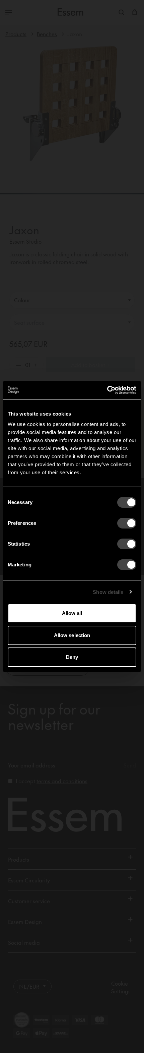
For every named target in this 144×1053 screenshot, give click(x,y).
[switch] (126, 523)
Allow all (72, 613)
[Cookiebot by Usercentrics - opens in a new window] (107, 390)
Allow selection (72, 635)
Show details (108, 592)
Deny (72, 657)
